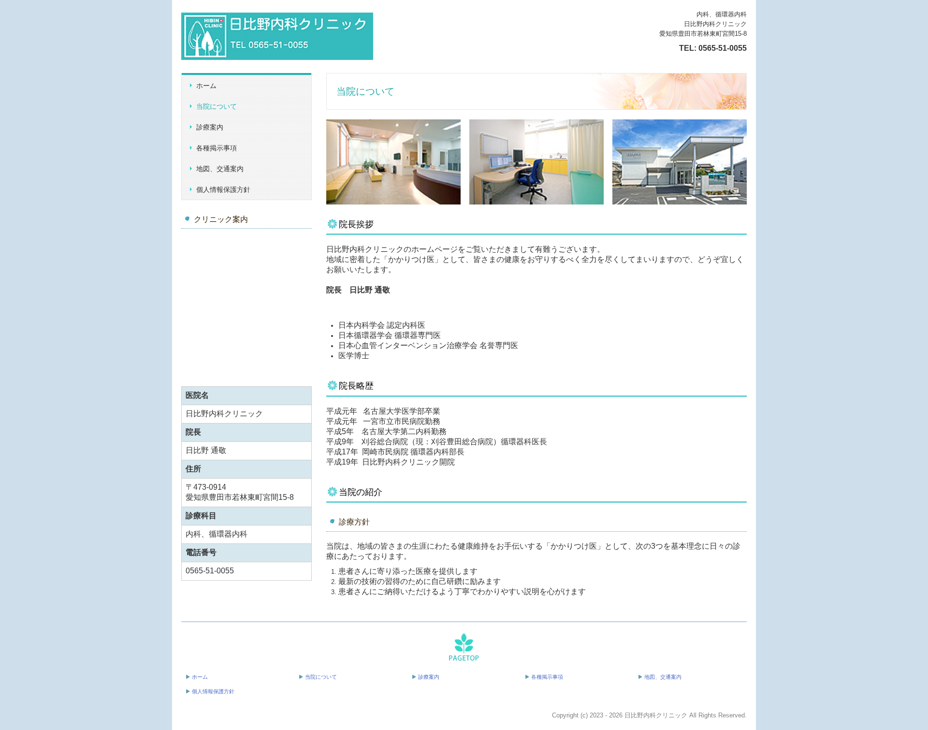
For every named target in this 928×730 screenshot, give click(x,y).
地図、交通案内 (220, 169)
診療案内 (209, 127)
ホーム (206, 85)
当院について (216, 106)
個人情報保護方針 (223, 189)
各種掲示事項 (216, 148)
